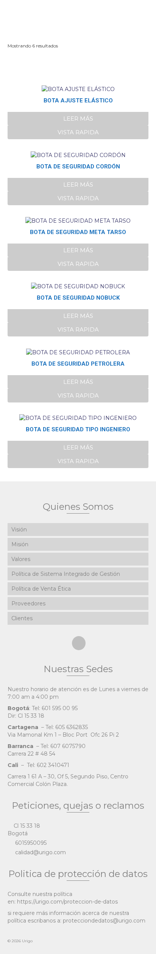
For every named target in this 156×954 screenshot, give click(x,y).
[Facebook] (79, 643)
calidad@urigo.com (40, 852)
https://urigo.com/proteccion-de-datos (67, 901)
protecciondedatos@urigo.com (104, 920)
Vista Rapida (78, 132)
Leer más (78, 118)
